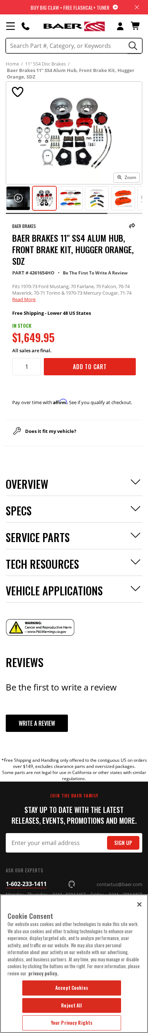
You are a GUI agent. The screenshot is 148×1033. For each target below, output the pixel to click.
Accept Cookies (71, 987)
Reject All (71, 1005)
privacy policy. (43, 973)
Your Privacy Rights (71, 1022)
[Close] (139, 904)
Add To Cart (90, 366)
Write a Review (37, 723)
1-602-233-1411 (26, 884)
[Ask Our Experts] (25, 26)
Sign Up (123, 842)
